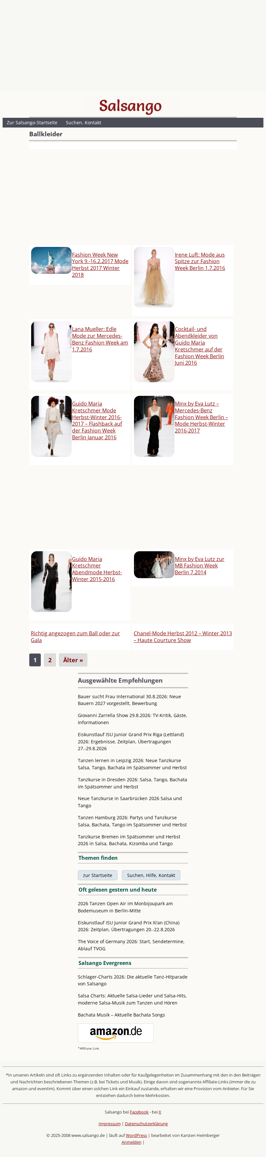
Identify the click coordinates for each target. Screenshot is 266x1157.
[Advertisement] (133, 47)
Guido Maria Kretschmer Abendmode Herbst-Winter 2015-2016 (97, 569)
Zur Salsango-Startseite (32, 122)
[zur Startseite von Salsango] (130, 105)
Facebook (139, 1112)
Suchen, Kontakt (83, 122)
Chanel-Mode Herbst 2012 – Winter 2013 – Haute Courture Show (183, 637)
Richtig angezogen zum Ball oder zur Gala (75, 637)
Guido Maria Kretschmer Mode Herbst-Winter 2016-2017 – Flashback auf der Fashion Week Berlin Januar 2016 (97, 420)
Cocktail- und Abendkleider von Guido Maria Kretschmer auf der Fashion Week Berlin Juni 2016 (199, 345)
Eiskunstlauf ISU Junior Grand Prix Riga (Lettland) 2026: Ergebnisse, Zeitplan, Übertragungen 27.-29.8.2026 (131, 741)
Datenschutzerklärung (146, 1124)
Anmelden (131, 1142)
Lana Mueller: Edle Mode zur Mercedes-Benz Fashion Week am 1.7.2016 (100, 339)
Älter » (73, 660)
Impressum (110, 1124)
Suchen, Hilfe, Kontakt (151, 875)
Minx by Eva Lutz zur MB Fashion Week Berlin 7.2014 (199, 565)
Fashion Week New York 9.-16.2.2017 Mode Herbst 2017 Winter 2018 (100, 264)
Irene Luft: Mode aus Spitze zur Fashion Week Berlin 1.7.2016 (200, 261)
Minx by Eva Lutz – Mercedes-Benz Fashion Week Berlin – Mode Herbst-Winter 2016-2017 (201, 417)
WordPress (136, 1135)
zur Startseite (97, 875)
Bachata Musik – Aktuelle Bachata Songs (121, 1015)
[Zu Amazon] (116, 1041)
